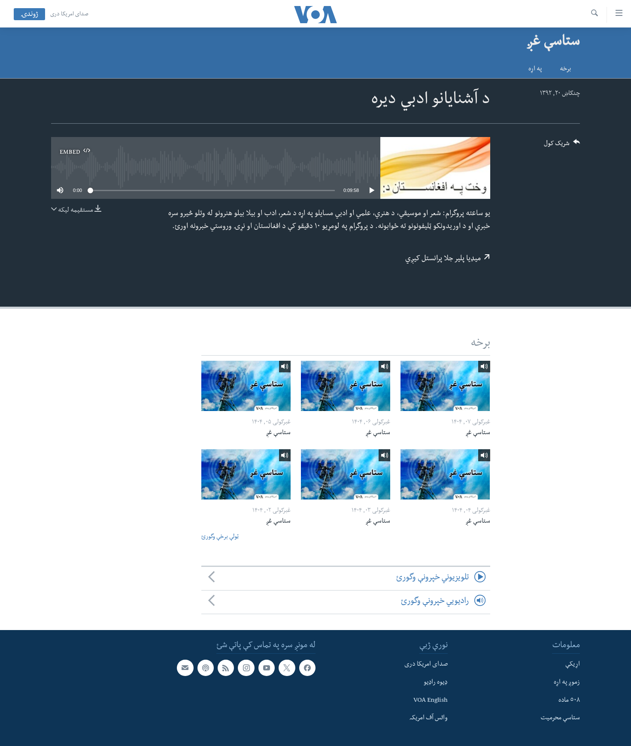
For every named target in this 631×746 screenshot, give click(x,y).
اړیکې (572, 665)
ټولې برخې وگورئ (220, 537)
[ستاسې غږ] (445, 386)
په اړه (535, 69)
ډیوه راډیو (436, 683)
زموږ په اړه (567, 683)
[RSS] (226, 668)
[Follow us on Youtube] (266, 668)
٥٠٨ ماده (569, 700)
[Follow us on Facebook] (307, 668)
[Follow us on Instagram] (246, 668)
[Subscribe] (185, 668)
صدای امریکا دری (69, 14)
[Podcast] (205, 668)
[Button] (562, 146)
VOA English (430, 700)
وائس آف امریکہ (429, 718)
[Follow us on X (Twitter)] (287, 668)
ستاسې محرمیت (560, 718)
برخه (565, 69)
